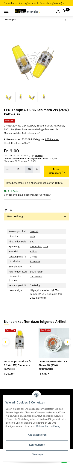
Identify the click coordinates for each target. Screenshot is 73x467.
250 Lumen (36, 276)
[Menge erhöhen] (36, 169)
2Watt (33, 256)
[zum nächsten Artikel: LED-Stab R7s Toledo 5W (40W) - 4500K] (65, 20)
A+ (31, 266)
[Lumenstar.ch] (27, 11)
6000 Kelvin (36, 271)
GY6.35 (34, 231)
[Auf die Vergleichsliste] (6, 210)
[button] (58, 11)
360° (33, 241)
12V (45, 246)
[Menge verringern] (7, 169)
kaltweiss (35, 261)
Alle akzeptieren (37, 434)
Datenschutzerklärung (48, 426)
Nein (32, 236)
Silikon (33, 251)
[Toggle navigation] (6, 11)
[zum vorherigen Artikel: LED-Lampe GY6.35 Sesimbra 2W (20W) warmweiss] (58, 20)
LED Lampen (52, 139)
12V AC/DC (36, 246)
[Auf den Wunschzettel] (11, 210)
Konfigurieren (37, 444)
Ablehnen (37, 454)
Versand (38, 155)
